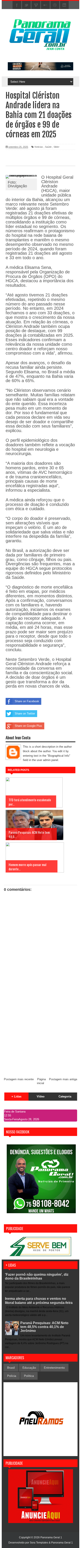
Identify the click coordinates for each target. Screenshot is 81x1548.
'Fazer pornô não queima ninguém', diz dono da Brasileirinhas (36, 1276)
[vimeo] (36, 5)
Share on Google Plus (28, 725)
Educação (29, 1367)
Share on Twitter (25, 713)
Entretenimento (54, 1367)
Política (29, 1376)
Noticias (39, 147)
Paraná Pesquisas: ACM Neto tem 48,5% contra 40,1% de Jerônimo (44, 1327)
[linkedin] (64, 5)
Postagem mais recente (19, 1079)
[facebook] (17, 5)
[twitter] (26, 5)
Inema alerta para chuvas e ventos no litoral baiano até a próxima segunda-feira (39, 1300)
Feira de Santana (14, 1111)
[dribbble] (55, 5)
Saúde (48, 147)
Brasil (11, 1367)
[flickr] (45, 5)
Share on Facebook (27, 701)
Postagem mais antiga (63, 1079)
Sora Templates (39, 1542)
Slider (56, 147)
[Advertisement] (40, 1031)
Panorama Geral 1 (62, 1542)
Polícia (11, 1376)
